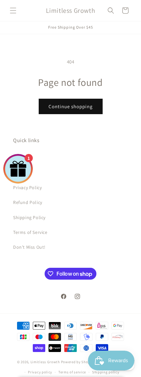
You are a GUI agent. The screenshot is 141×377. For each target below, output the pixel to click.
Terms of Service (30, 232)
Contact (21, 173)
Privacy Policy (27, 187)
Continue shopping (71, 106)
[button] (13, 10)
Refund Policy (27, 202)
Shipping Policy (29, 217)
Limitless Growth (45, 362)
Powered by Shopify (78, 362)
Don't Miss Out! (29, 247)
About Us (23, 158)
